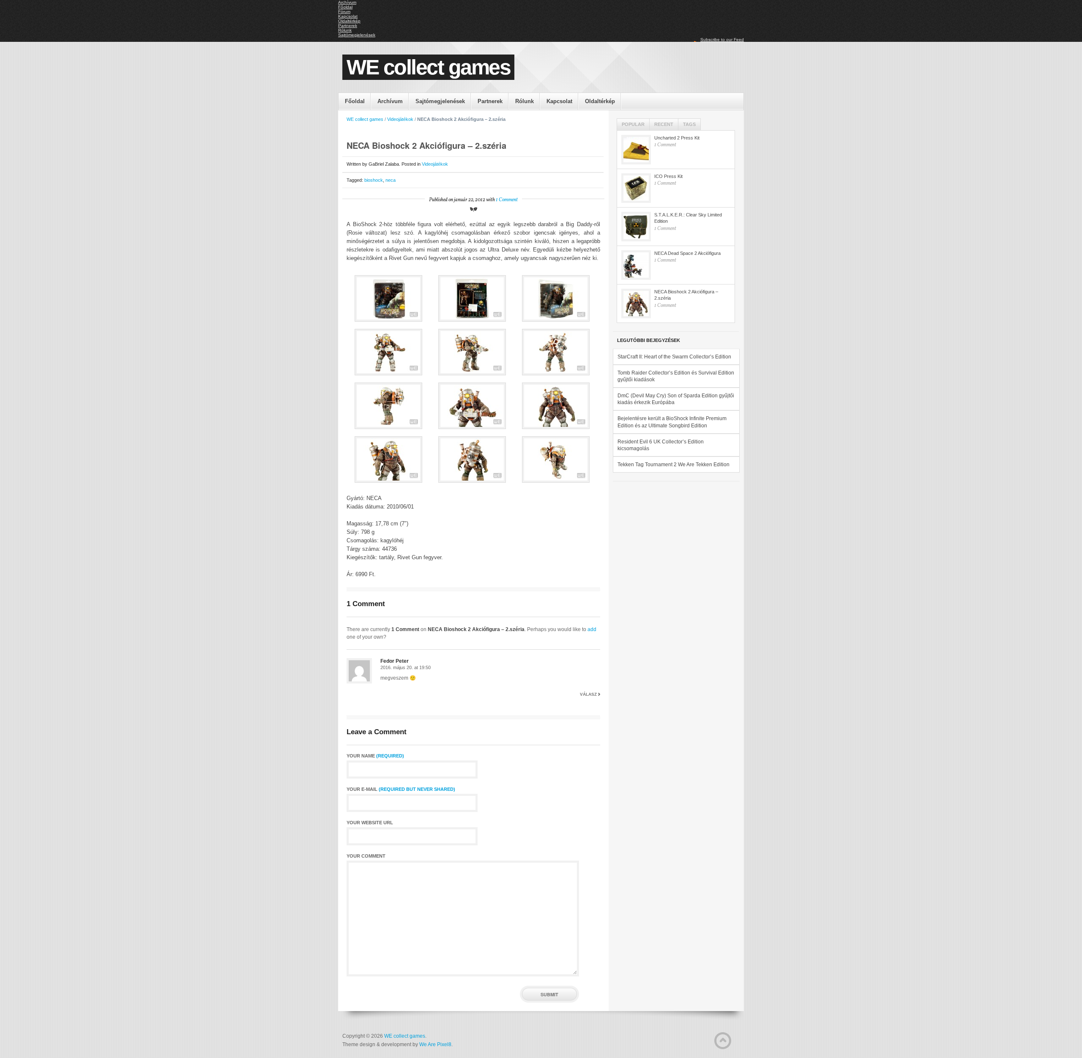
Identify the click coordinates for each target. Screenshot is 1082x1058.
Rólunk (345, 30)
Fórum (344, 11)
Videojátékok (400, 119)
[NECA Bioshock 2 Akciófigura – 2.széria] (636, 303)
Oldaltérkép (349, 21)
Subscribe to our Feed (722, 39)
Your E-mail (401, 789)
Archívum (347, 2)
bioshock (373, 180)
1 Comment (507, 200)
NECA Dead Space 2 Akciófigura (687, 253)
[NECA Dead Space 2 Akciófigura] (636, 265)
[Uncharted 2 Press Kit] (636, 149)
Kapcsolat (348, 16)
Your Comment (366, 856)
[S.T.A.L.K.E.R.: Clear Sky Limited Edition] (636, 226)
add (591, 629)
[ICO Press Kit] (636, 188)
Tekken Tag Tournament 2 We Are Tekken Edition (674, 464)
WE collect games (428, 67)
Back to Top (722, 1040)
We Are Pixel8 (435, 1044)
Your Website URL (370, 822)
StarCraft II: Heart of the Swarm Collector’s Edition (674, 356)
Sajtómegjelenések (356, 35)
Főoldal (345, 7)
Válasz (588, 694)
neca (390, 180)
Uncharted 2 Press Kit (676, 137)
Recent (663, 124)
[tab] (633, 124)
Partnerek (347, 25)
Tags (689, 124)
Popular (633, 124)
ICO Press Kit (668, 176)
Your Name (375, 756)
